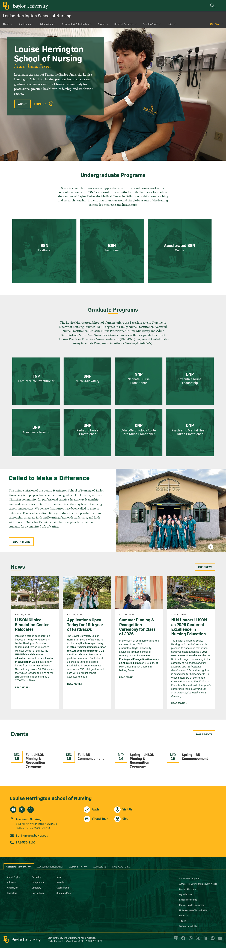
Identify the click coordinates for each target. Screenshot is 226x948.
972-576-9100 (25, 842)
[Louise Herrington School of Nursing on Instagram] (30, 809)
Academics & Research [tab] (50, 866)
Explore (40, 104)
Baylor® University (68, 937)
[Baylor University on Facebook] (182, 939)
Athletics (11, 882)
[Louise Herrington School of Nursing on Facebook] (13, 809)
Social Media (62, 887)
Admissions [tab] (99, 866)
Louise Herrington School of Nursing (37, 15)
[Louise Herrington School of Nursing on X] (21, 809)
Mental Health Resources (191, 904)
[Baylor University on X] (197, 939)
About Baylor (13, 876)
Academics (25, 24)
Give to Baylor (38, 892)
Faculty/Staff (150, 24)
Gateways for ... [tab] (121, 866)
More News (205, 567)
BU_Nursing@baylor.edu (32, 835)
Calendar (36, 876)
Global (101, 24)
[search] (212, 5)
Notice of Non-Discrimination (193, 910)
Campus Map (38, 882)
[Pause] (210, 547)
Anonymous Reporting (190, 878)
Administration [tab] (78, 866)
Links (170, 24)
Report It (183, 915)
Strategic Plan (63, 892)
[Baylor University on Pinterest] (212, 939)
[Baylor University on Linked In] (204, 939)
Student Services (123, 24)
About (6, 24)
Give (217, 24)
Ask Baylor (12, 887)
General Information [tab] (18, 866)
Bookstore (12, 892)
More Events (204, 734)
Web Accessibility (188, 926)
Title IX (182, 920)
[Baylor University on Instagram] (190, 939)
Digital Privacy (186, 894)
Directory (36, 887)
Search (60, 882)
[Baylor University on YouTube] (219, 939)
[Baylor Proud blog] (175, 939)
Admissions (46, 24)
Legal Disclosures (188, 899)
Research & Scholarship (75, 24)
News (59, 876)
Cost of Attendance (188, 888)
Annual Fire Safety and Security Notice (198, 883)
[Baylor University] (24, 5)
